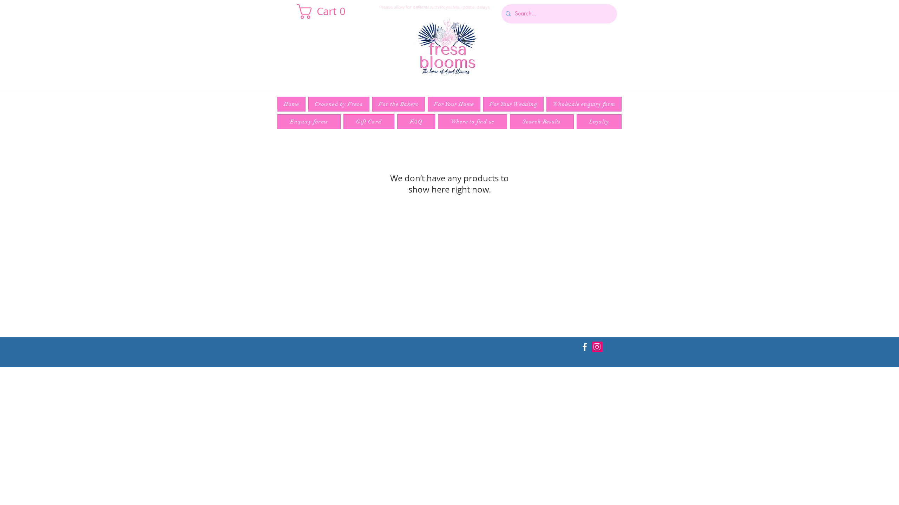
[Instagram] (597, 347)
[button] (324, 11)
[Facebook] (584, 347)
